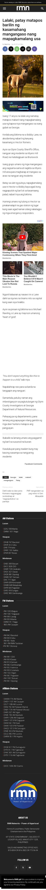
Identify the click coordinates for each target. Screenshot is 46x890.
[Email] (22, 48)
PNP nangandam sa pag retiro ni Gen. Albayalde (35, 493)
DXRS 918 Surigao (11, 590)
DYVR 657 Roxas (10, 553)
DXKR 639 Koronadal (12, 582)
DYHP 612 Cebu (10, 545)
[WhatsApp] (16, 48)
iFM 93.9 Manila (10, 619)
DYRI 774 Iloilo (9, 547)
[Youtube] (29, 867)
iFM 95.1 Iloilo (9, 640)
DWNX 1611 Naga (11, 531)
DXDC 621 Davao (11, 572)
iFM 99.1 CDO (9, 657)
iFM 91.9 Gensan (10, 662)
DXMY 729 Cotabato (12, 569)
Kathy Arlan (7, 44)
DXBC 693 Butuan (11, 563)
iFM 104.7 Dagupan (11, 614)
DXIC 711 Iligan (10, 580)
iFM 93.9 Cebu (9, 638)
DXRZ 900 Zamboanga (13, 593)
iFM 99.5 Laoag (10, 616)
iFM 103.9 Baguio (11, 611)
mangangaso (8, 480)
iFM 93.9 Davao (10, 659)
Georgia (13, 477)
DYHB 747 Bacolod (11, 542)
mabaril (28, 477)
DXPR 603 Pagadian (12, 588)
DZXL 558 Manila (11, 529)
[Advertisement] (23, 346)
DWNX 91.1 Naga (11, 622)
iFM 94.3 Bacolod (11, 635)
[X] (11, 48)
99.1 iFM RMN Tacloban (13, 643)
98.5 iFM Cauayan (11, 624)
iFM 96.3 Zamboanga (12, 665)
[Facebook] (5, 48)
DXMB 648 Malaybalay (13, 585)
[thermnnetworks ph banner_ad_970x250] (23, 106)
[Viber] (34, 48)
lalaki (21, 477)
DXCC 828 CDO (10, 566)
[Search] (42, 8)
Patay (18, 480)
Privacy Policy (19, 885)
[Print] (28, 48)
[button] (4, 8)
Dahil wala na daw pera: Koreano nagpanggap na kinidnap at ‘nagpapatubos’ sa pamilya (12, 496)
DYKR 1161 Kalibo (11, 550)
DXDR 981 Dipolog (11, 574)
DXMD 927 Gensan (11, 577)
